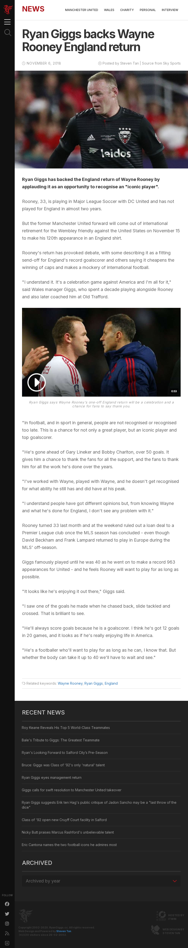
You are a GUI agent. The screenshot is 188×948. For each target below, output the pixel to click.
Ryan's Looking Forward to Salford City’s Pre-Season (65, 752)
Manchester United (81, 10)
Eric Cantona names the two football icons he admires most (69, 845)
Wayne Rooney (70, 683)
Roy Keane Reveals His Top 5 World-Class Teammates (66, 727)
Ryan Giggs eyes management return (52, 777)
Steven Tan (63, 931)
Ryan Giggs (93, 683)
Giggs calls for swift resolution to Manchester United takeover (71, 790)
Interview (170, 10)
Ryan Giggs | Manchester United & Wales (8, 10)
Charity (127, 10)
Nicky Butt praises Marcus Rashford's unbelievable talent (68, 832)
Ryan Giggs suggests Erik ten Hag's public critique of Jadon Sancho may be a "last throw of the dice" (99, 804)
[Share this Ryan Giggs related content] (7, 943)
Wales (109, 10)
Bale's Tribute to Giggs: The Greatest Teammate (61, 740)
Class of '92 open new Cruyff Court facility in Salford (64, 820)
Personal (148, 10)
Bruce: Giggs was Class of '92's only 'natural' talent (63, 765)
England (111, 683)
